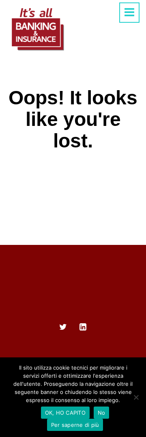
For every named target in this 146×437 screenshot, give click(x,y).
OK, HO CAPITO (65, 412)
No (101, 412)
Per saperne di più (75, 425)
